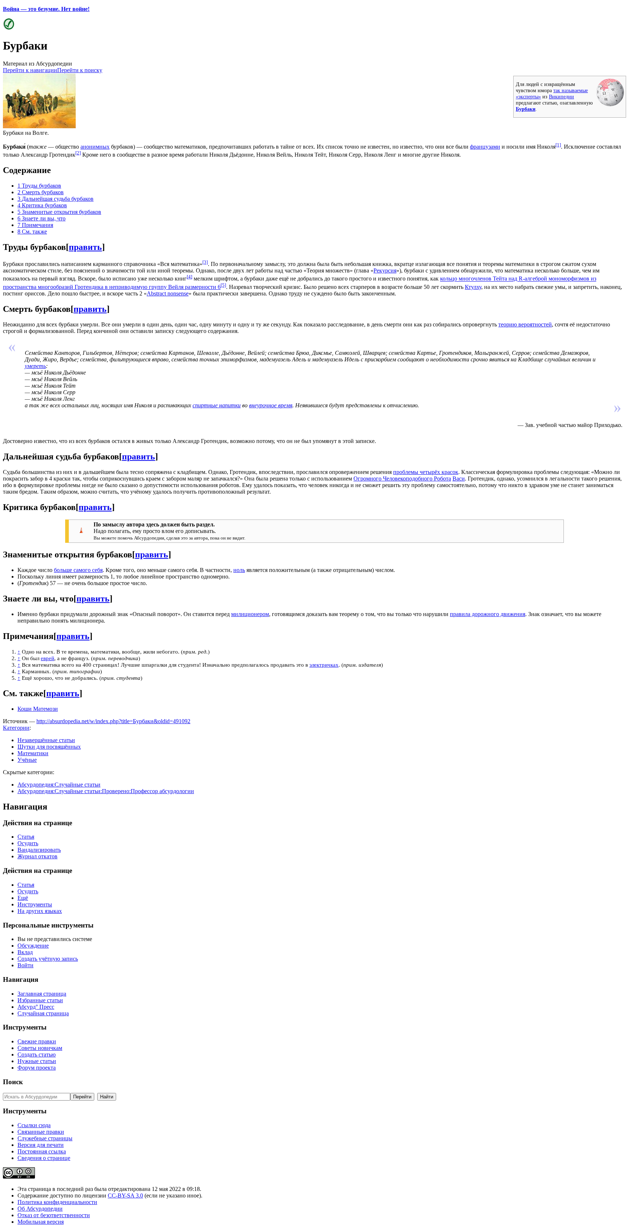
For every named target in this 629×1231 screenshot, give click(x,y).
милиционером (250, 614)
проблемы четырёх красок (425, 472)
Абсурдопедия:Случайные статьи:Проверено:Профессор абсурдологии (105, 791)
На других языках (39, 911)
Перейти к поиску (79, 70)
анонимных (95, 147)
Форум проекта (36, 1068)
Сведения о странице (43, 1158)
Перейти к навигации (30, 70)
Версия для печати (40, 1145)
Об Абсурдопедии (40, 1208)
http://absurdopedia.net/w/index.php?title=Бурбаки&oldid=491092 (113, 721)
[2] (78, 153)
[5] (223, 285)
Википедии (561, 96)
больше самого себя (78, 570)
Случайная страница (43, 1013)
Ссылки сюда (34, 1125)
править (85, 247)
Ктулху (473, 287)
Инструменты (34, 904)
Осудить (27, 843)
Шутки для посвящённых (49, 747)
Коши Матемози (37, 709)
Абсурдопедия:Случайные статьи (58, 784)
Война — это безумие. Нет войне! (46, 9)
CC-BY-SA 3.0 (125, 1195)
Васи (458, 478)
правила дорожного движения (487, 614)
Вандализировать (39, 850)
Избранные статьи (40, 1000)
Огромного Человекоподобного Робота (402, 478)
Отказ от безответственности (53, 1215)
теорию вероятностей (525, 324)
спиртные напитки (217, 405)
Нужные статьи (36, 1061)
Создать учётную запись (47, 959)
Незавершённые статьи (46, 740)
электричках (324, 665)
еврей (47, 658)
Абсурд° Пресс (35, 1007)
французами (485, 147)
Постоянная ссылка (41, 1151)
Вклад (25, 952)
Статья (25, 837)
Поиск (13, 1082)
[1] (558, 145)
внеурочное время (270, 405)
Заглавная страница (41, 994)
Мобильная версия (40, 1222)
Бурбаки (525, 109)
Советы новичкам (39, 1048)
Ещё (22, 898)
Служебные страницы (44, 1138)
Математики (32, 753)
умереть (35, 366)
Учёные (27, 760)
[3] (205, 262)
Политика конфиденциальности (57, 1202)
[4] (189, 276)
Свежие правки (36, 1041)
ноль (239, 570)
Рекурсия (384, 270)
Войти (25, 965)
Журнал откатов (37, 856)
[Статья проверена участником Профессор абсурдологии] (8, 28)
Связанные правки (40, 1132)
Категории (16, 728)
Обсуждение (33, 945)
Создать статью (36, 1054)
